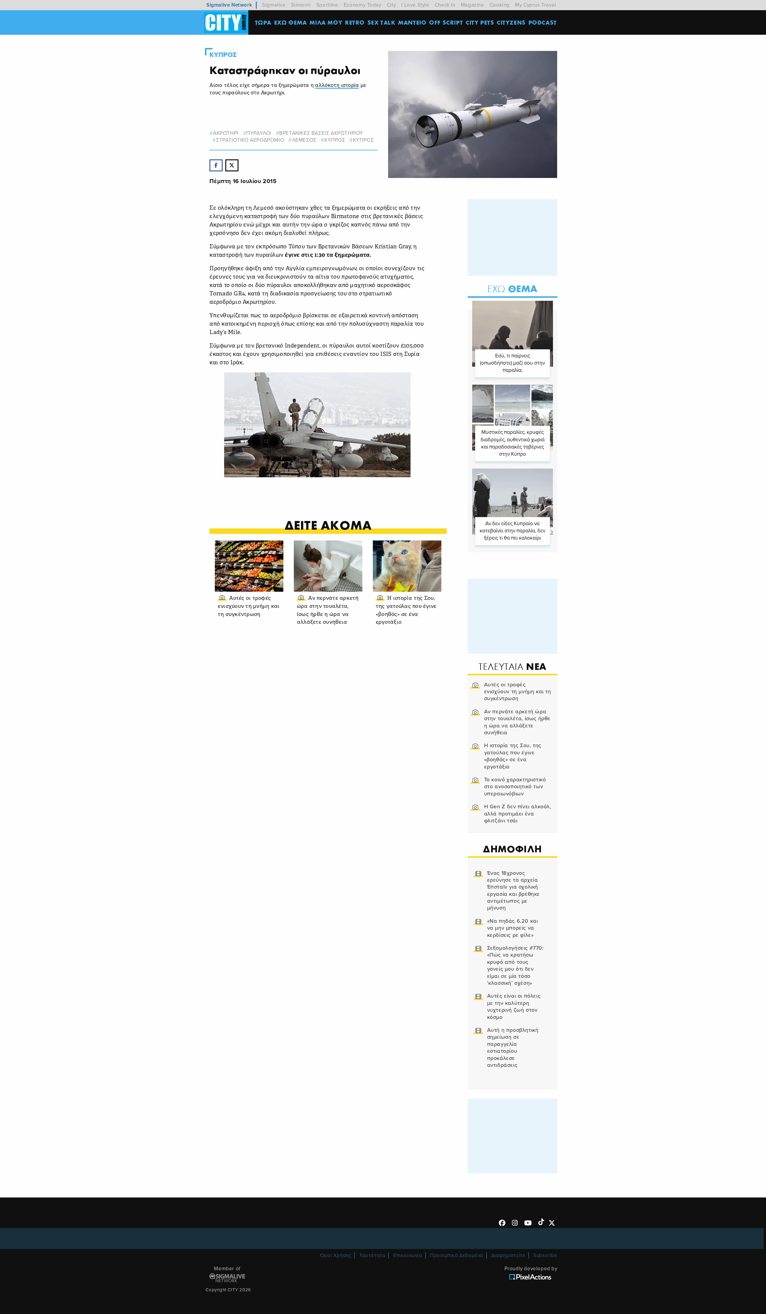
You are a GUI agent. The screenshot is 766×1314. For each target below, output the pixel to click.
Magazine (472, 5)
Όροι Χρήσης (336, 1255)
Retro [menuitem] (355, 22)
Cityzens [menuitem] (511, 22)
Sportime (327, 5)
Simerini (301, 5)
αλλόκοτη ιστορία (337, 85)
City (391, 5)
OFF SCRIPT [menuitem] (446, 22)
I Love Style (415, 5)
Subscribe (545, 1255)
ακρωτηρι (225, 133)
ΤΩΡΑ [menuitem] (263, 22)
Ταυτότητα (372, 1255)
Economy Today (363, 5)
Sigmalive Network (229, 5)
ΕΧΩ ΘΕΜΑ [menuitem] (290, 22)
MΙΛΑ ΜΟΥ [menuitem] (325, 22)
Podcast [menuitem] (542, 22)
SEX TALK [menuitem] (381, 22)
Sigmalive (273, 5)
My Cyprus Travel (535, 5)
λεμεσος (304, 140)
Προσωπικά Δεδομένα (456, 1255)
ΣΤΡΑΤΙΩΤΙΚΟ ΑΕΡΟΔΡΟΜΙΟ (250, 140)
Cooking (500, 5)
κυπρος (334, 140)
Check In (445, 5)
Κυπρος (223, 55)
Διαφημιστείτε (508, 1255)
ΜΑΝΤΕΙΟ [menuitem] (412, 22)
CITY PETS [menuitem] (480, 22)
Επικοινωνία (407, 1255)
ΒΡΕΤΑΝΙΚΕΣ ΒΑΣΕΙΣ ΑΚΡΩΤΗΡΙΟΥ (321, 133)
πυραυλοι (258, 133)
